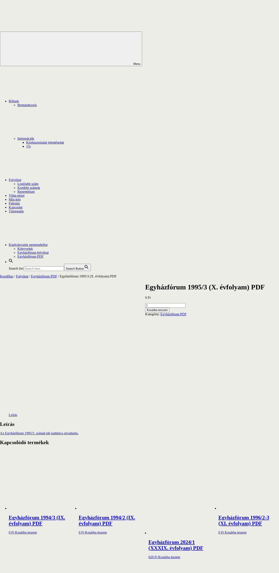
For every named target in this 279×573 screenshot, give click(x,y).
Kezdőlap (6, 276)
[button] (11, 262)
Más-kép (15, 199)
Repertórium (26, 191)
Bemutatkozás (27, 105)
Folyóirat (15, 180)
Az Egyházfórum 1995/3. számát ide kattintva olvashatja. (39, 433)
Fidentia (14, 203)
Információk (25, 138)
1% (28, 146)
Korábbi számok (28, 188)
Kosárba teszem (157, 310)
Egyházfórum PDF (30, 256)
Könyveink (25, 248)
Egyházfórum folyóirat (33, 252)
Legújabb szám (27, 184)
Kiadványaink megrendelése (28, 245)
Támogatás (16, 211)
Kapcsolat (15, 207)
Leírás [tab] (13, 415)
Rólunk (14, 101)
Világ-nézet (16, 195)
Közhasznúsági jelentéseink (45, 142)
